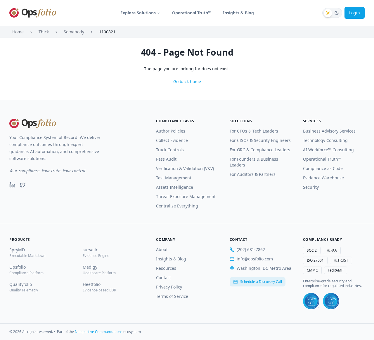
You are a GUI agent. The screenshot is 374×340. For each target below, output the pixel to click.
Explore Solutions (138, 13)
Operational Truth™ (191, 13)
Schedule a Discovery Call (261, 281)
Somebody (74, 32)
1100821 (107, 32)
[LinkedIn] (12, 185)
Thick (44, 32)
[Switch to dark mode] (332, 13)
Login (354, 13)
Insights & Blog (238, 13)
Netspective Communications (98, 331)
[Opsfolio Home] (33, 12)
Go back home (187, 81)
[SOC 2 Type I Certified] (311, 301)
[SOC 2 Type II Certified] (331, 301)
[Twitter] (23, 185)
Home (18, 32)
